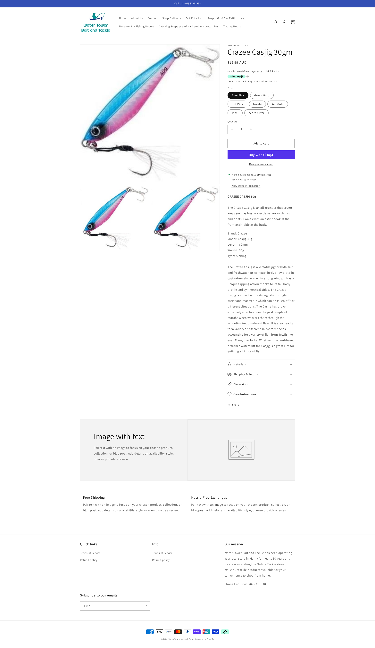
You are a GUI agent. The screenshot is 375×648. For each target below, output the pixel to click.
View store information (245, 185)
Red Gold (277, 104)
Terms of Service (90, 553)
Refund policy (88, 560)
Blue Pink (238, 95)
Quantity (232, 121)
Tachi (235, 113)
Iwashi (257, 104)
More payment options (261, 164)
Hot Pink (237, 104)
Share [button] (235, 404)
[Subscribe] (146, 606)
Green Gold (262, 95)
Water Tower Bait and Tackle (182, 639)
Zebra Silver (256, 113)
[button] (171, 18)
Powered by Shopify (204, 639)
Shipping (248, 81)
